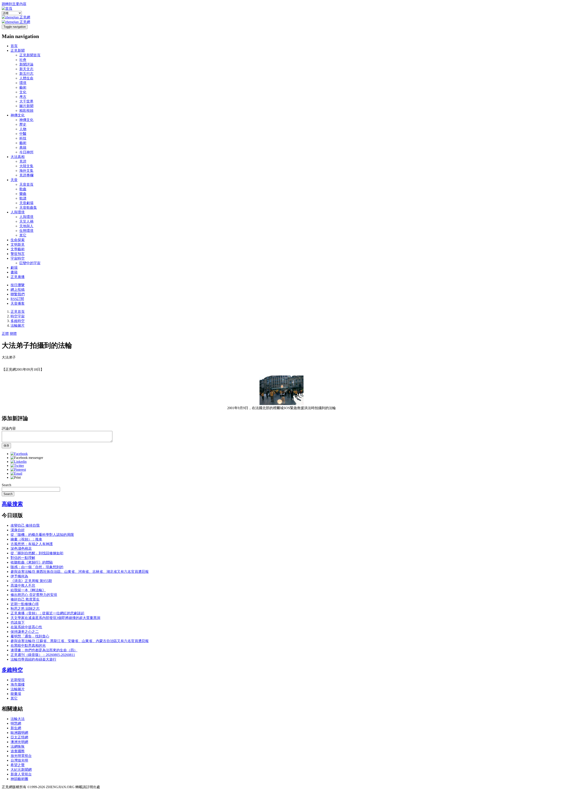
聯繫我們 (18, 294)
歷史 (22, 124)
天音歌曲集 (28, 207)
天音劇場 (26, 203)
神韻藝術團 (19, 779)
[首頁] (7, 8)
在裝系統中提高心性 (26, 627)
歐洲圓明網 (19, 732)
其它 (22, 235)
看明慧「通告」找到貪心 (30, 636)
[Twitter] (17, 465)
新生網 (16, 728)
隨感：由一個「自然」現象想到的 (37, 567)
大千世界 (26, 101)
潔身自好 (18, 530)
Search (6, 485)
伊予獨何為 (19, 576)
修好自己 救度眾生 (25, 599)
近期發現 (18, 680)
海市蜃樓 (18, 684)
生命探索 (18, 240)
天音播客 (18, 303)
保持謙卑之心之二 (25, 632)
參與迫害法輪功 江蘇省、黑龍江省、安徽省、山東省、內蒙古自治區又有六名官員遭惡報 (80, 641)
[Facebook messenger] (27, 458)
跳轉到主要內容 (14, 4)
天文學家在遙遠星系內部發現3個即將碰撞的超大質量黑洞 (55, 618)
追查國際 (18, 751)
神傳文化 (18, 115)
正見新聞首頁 (29, 55)
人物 (22, 129)
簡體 (13, 333)
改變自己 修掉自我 (25, 525)
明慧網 (16, 723)
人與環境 (18, 212)
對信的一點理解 (23, 558)
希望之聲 (18, 765)
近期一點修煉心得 (25, 604)
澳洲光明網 (19, 742)
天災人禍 (26, 221)
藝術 (22, 87)
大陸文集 (26, 166)
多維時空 (18, 321)
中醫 (22, 134)
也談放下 (18, 622)
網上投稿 (18, 289)
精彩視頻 (26, 110)
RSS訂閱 (17, 299)
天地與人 (26, 226)
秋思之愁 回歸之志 (25, 608)
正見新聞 (18, 50)
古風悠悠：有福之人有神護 (32, 544)
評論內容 (9, 428)
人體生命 (26, 78)
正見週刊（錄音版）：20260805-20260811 (43, 655)
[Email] (16, 473)
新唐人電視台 (21, 774)
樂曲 (22, 194)
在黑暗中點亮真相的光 (28, 645)
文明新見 (18, 244)
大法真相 (18, 157)
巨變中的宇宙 (29, 263)
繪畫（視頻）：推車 (26, 539)
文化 (22, 92)
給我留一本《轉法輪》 (28, 590)
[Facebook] (19, 454)
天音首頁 (26, 184)
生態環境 (26, 231)
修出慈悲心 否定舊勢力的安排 (34, 595)
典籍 (22, 147)
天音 (14, 180)
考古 (22, 97)
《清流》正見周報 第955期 (31, 581)
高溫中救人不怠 (23, 585)
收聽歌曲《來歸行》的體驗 (32, 562)
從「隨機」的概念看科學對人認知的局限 (42, 535)
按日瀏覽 (18, 285)
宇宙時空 (18, 258)
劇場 (14, 267)
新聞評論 (26, 64)
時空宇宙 (18, 316)
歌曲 (22, 189)
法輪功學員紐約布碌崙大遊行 (33, 659)
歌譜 (22, 198)
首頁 (14, 46)
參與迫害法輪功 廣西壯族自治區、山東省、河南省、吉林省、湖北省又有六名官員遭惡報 (80, 571)
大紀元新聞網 (21, 769)
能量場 (16, 694)
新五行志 (26, 73)
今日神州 (26, 152)
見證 (22, 161)
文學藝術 (18, 249)
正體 (5, 333)
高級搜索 (12, 504)
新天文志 (26, 69)
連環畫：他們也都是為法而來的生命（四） (44, 650)
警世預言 (18, 254)
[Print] (16, 477)
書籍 (14, 272)
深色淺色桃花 (21, 548)
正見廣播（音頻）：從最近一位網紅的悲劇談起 (47, 613)
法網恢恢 (18, 746)
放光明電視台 (21, 756)
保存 (6, 445)
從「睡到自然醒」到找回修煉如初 (37, 553)
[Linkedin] (19, 461)
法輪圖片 (18, 325)
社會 (22, 60)
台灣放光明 (19, 760)
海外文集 (26, 170)
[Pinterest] (18, 469)
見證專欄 (26, 175)
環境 (22, 83)
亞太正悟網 (19, 737)
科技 (22, 138)
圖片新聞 (26, 106)
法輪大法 (18, 719)
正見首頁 (18, 311)
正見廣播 (18, 277)
